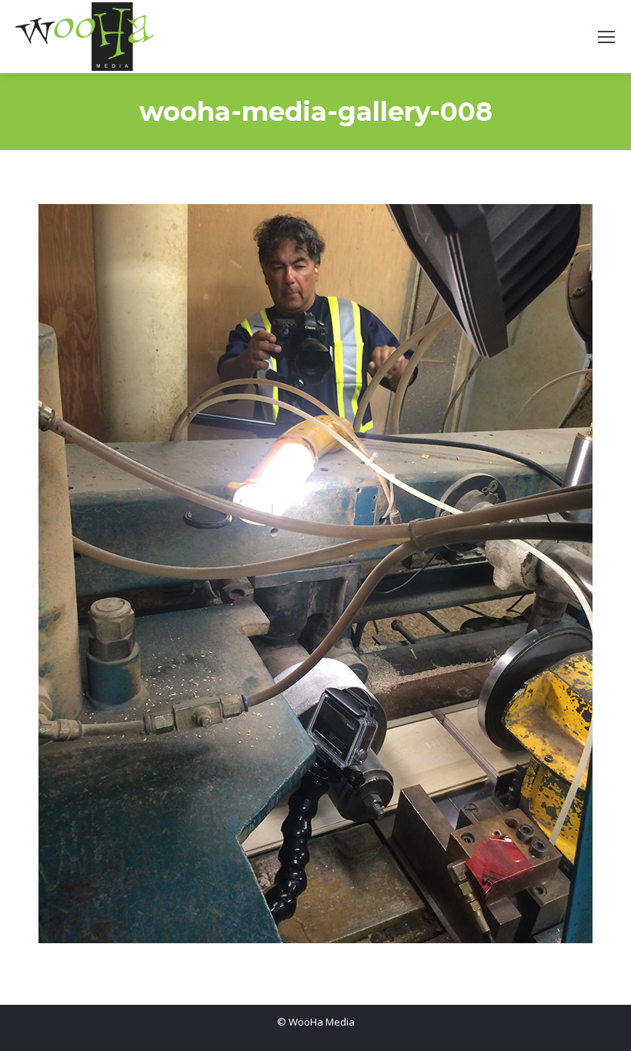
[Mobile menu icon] (606, 37)
